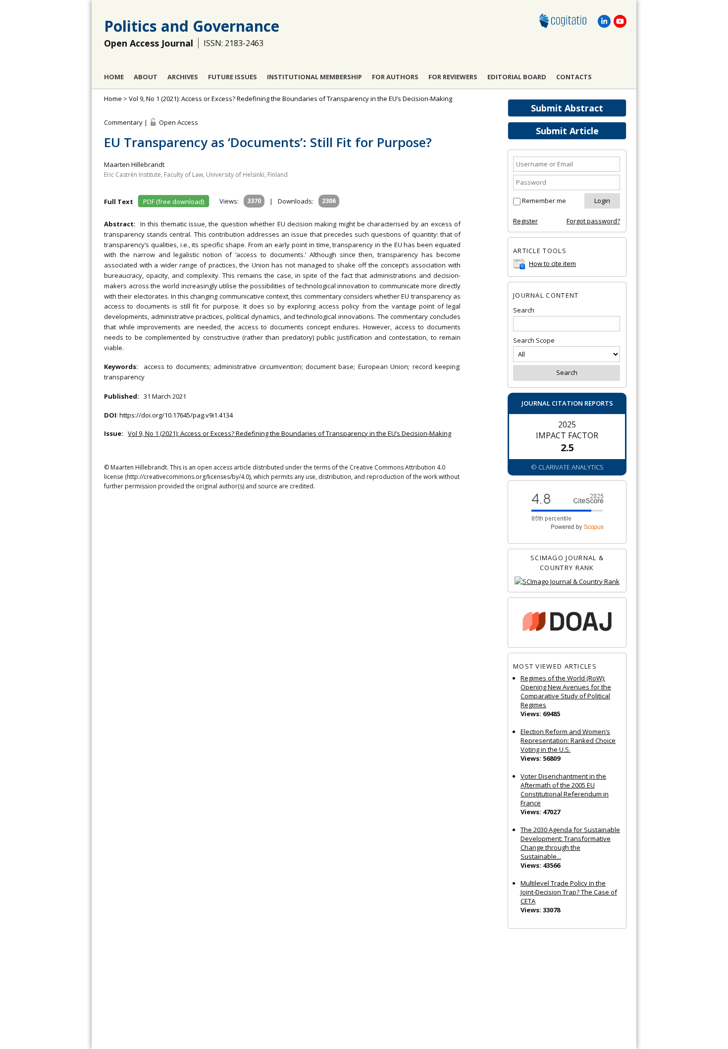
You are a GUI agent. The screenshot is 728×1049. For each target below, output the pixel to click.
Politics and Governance (191, 26)
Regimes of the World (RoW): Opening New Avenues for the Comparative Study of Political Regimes (565, 691)
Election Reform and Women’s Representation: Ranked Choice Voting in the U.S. (568, 740)
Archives (182, 76)
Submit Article (567, 131)
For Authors (395, 76)
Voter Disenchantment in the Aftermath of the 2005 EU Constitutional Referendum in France (564, 789)
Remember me (544, 200)
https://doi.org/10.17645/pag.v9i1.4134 (176, 415)
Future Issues (232, 76)
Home (114, 76)
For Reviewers (452, 76)
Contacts (574, 76)
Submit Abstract (567, 108)
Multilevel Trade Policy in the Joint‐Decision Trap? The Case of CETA (568, 892)
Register (525, 220)
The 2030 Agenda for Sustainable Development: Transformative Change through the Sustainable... (570, 843)
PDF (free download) (173, 201)
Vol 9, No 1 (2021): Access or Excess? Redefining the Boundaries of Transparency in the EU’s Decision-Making (290, 98)
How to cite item (552, 263)
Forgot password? (593, 220)
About (145, 76)
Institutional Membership (314, 76)
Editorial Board (516, 76)
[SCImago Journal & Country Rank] (567, 582)
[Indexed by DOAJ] (567, 623)
